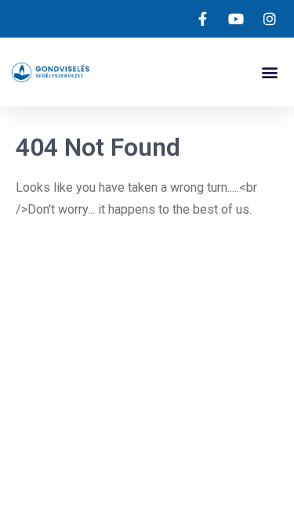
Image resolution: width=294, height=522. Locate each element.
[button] (269, 72)
